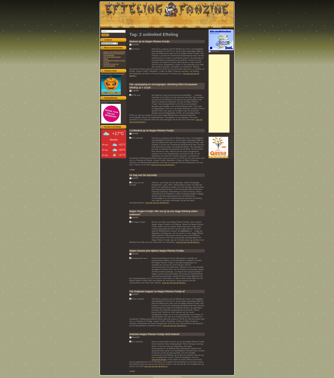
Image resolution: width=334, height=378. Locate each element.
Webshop (217, 27)
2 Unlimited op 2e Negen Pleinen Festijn (151, 130)
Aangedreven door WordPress (167, 377)
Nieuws (126, 27)
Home (115, 27)
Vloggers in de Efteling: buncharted (114, 52)
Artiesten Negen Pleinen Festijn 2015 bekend (154, 334)
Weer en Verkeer (142, 27)
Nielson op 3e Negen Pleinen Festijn (149, 41)
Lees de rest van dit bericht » (163, 165)
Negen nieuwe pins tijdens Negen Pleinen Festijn (156, 250)
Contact (204, 27)
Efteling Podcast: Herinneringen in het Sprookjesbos (114, 54)
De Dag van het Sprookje (143, 175)
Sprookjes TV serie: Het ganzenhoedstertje (110, 64)
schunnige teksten (159, 359)
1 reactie (132, 169)
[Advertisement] (219, 93)
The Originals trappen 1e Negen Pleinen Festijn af (157, 291)
